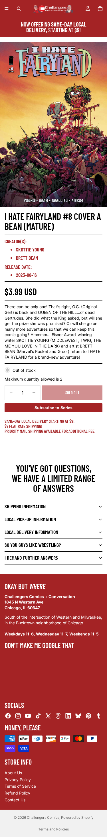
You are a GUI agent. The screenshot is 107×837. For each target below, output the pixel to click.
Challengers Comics (43, 817)
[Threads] (58, 715)
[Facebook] (8, 715)
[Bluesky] (78, 715)
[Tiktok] (38, 715)
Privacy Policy (18, 779)
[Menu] (6, 8)
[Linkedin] (68, 715)
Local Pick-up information (30, 519)
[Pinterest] (88, 715)
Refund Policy (17, 793)
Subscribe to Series (53, 407)
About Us (13, 772)
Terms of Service (20, 786)
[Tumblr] (98, 715)
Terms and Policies (53, 829)
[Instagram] (18, 715)
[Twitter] (48, 715)
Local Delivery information (31, 532)
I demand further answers (31, 557)
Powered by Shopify (77, 817)
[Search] (19, 8)
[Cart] (100, 8)
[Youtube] (28, 715)
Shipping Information (25, 506)
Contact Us (15, 799)
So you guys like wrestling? (33, 545)
